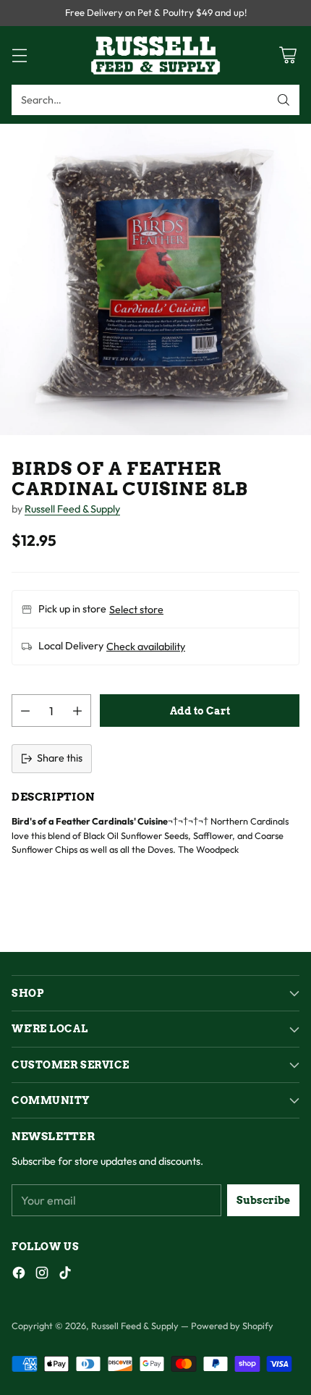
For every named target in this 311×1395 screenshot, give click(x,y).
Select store (136, 609)
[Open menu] (19, 55)
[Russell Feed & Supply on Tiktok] (65, 1275)
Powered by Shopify (232, 1325)
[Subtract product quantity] (25, 710)
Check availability (145, 646)
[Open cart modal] (287, 55)
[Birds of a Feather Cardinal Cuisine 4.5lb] (155, 279)
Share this (59, 757)
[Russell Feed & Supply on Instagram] (42, 1275)
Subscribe (263, 1200)
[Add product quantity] (77, 710)
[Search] (283, 100)
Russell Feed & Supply (72, 508)
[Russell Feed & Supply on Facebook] (18, 1275)
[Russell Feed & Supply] (155, 55)
